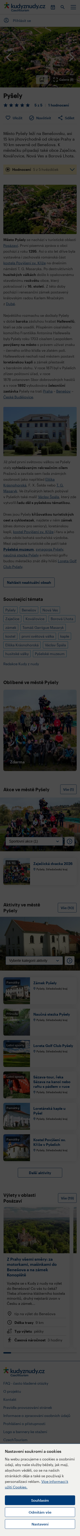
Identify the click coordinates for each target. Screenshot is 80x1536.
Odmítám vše (40, 1512)
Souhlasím (40, 1500)
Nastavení (40, 1524)
